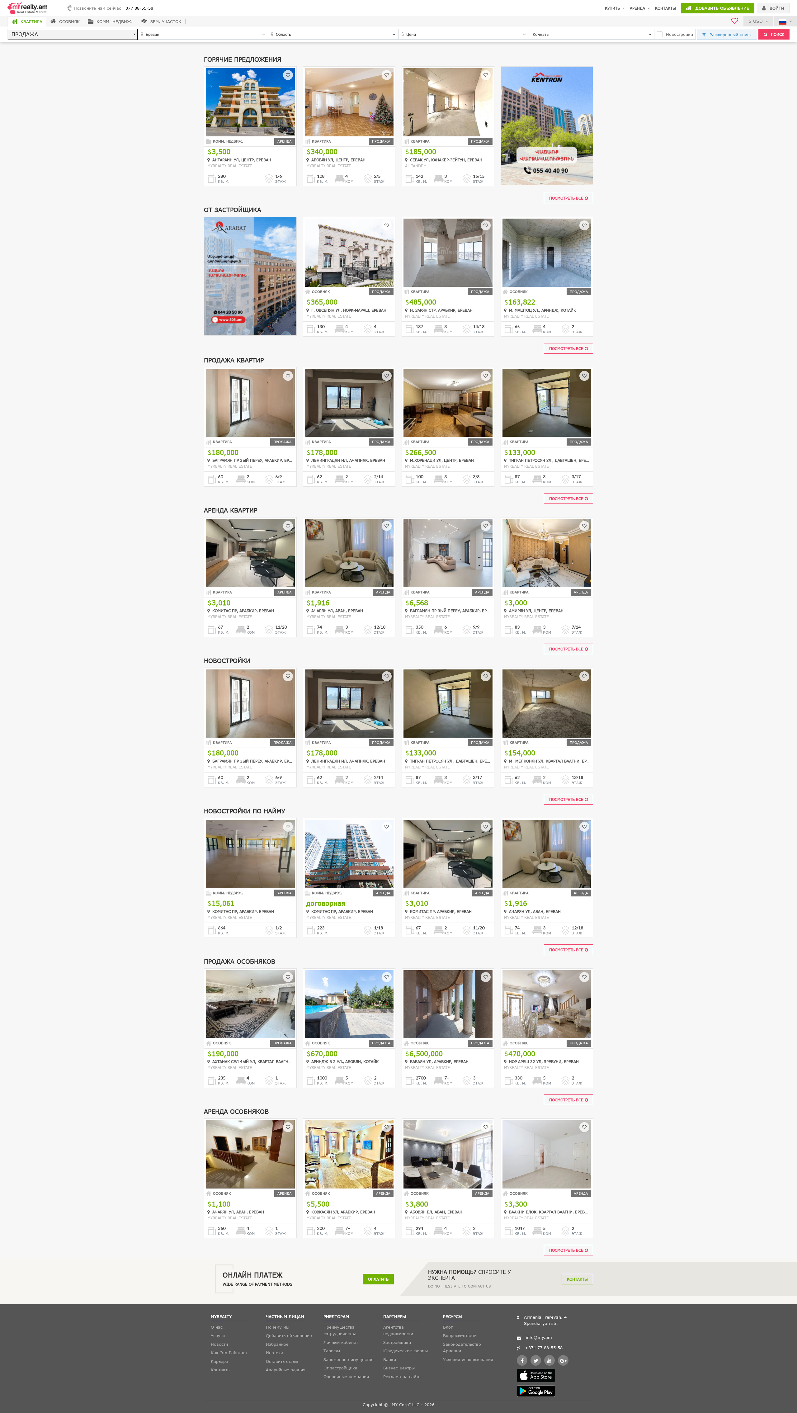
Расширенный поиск (730, 34)
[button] (72, 34)
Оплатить (378, 1279)
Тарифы (331, 1350)
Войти (776, 8)
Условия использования (468, 1359)
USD (758, 21)
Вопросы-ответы (460, 1335)
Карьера (219, 1361)
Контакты (665, 8)
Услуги (218, 1335)
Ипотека (274, 1352)
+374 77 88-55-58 (544, 1347)
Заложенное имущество (348, 1359)
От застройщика (340, 1367)
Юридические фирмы (405, 1350)
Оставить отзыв (282, 1361)
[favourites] (734, 21)
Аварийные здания (285, 1369)
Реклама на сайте (402, 1376)
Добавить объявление (721, 8)
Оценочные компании (346, 1376)
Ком (349, 181)
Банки (389, 1359)
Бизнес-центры (399, 1367)
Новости (219, 1344)
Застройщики (397, 1342)
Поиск (777, 34)
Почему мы (277, 1327)
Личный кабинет (340, 1342)
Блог (448, 1327)
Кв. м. (223, 181)
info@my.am (539, 1337)
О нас (217, 1327)
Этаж (280, 181)
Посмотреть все (567, 198)
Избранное (277, 1344)
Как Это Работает (229, 1352)
